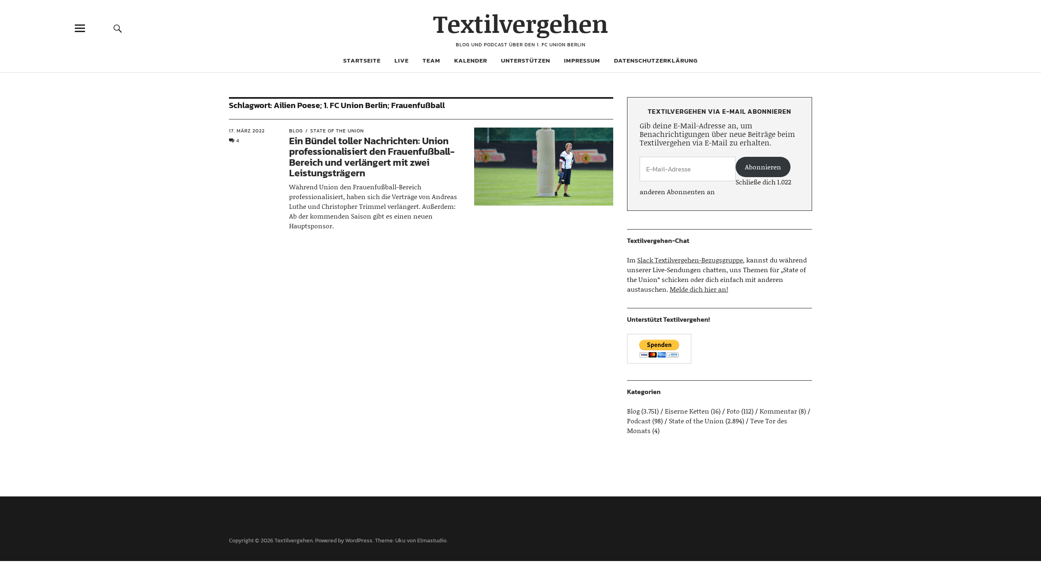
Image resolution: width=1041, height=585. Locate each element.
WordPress (358, 540)
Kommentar (778, 411)
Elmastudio (431, 540)
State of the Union (337, 130)
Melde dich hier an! (699, 289)
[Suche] (117, 28)
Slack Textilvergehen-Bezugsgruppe (690, 259)
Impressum (582, 60)
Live (401, 60)
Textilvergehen (520, 23)
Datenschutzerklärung (656, 60)
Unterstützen (525, 60)
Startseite (362, 60)
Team (431, 60)
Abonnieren (763, 166)
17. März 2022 (247, 130)
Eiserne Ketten (687, 411)
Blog (296, 130)
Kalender (470, 60)
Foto (733, 411)
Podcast (639, 420)
